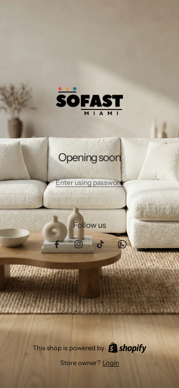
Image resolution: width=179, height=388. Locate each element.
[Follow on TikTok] (100, 244)
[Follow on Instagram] (79, 244)
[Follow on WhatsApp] (122, 244)
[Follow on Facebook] (57, 244)
